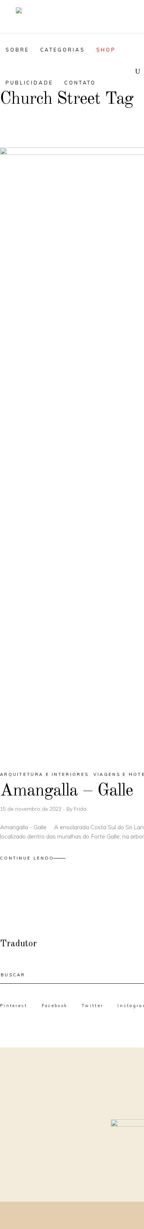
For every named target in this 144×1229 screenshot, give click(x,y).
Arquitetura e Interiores (44, 774)
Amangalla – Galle (66, 791)
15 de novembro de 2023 (31, 809)
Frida (80, 809)
